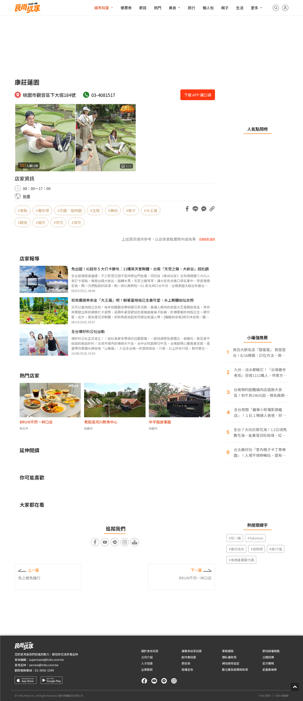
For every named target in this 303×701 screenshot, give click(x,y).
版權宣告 (187, 669)
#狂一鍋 (235, 538)
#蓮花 (40, 222)
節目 (143, 7)
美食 (172, 7)
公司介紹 (147, 657)
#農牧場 (42, 210)
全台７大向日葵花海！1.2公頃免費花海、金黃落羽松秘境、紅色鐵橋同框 (260, 432)
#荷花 (58, 222)
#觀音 (22, 222)
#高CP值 (275, 548)
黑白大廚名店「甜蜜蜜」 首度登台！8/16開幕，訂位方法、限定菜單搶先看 (259, 352)
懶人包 (208, 7)
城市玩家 (101, 7)
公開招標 (268, 657)
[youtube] (154, 681)
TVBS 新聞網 (281, 695)
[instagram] (174, 681)
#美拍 (113, 210)
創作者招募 (189, 657)
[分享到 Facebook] (187, 209)
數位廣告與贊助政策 (235, 669)
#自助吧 (257, 548)
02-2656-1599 (44, 670)
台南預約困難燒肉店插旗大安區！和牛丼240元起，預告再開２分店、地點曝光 (261, 392)
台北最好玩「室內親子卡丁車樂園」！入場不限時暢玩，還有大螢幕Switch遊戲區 (260, 452)
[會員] (285, 8)
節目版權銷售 (271, 651)
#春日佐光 (236, 548)
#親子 (131, 210)
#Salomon (255, 538)
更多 (254, 7)
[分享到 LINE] (195, 209)
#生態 (95, 210)
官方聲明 (268, 663)
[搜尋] (276, 8)
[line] (164, 681)
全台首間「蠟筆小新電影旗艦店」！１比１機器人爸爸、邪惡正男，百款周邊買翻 (260, 412)
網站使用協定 (230, 663)
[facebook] (144, 681)
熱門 (157, 7)
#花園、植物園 (69, 210)
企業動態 (147, 669)
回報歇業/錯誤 (207, 239)
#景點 (22, 210)
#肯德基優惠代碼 (241, 559)
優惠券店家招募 (192, 651)
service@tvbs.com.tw (43, 665)
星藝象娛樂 (269, 669)
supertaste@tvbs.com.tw (46, 660)
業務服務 (228, 651)
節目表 (186, 663)
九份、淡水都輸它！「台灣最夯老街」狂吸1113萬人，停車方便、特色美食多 (260, 372)
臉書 (26, 196)
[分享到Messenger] (204, 209)
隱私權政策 (229, 657)
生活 (239, 7)
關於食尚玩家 (150, 651)
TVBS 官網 (264, 695)
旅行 (191, 7)
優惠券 (126, 7)
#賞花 (76, 222)
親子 (225, 7)
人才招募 (147, 663)
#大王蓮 (150, 210)
